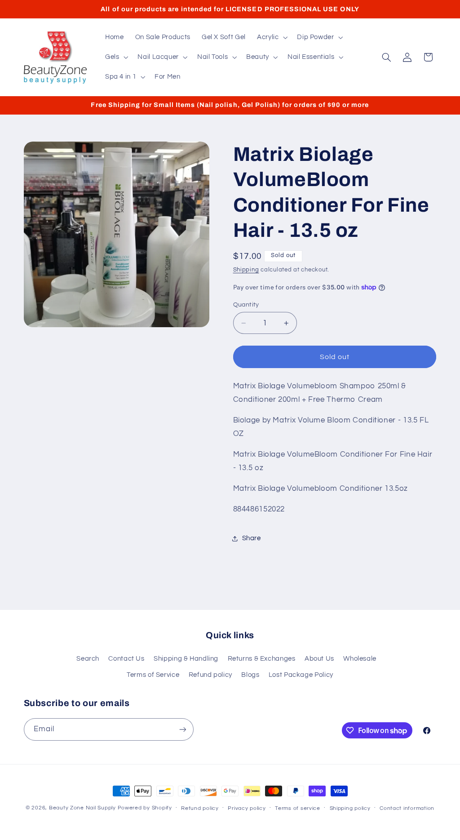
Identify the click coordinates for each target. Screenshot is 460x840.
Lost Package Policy (301, 674)
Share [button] (251, 538)
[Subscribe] (182, 729)
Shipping (246, 270)
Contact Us (126, 658)
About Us (319, 658)
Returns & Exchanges (262, 658)
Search (87, 658)
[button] (271, 37)
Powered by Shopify (145, 807)
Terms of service (297, 808)
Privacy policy (246, 808)
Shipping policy (350, 808)
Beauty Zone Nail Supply (82, 807)
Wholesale (359, 658)
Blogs (250, 674)
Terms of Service (153, 674)
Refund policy (210, 674)
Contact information (407, 808)
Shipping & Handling (186, 658)
